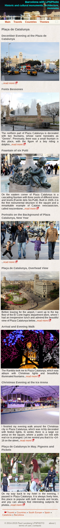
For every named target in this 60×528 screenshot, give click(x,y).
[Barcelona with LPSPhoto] (30, 19)
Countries (31, 22)
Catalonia (7, 515)
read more (9, 83)
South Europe (35, 512)
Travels (18, 22)
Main (7, 22)
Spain (47, 512)
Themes (44, 22)
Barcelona (19, 515)
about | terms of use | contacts (37, 524)
